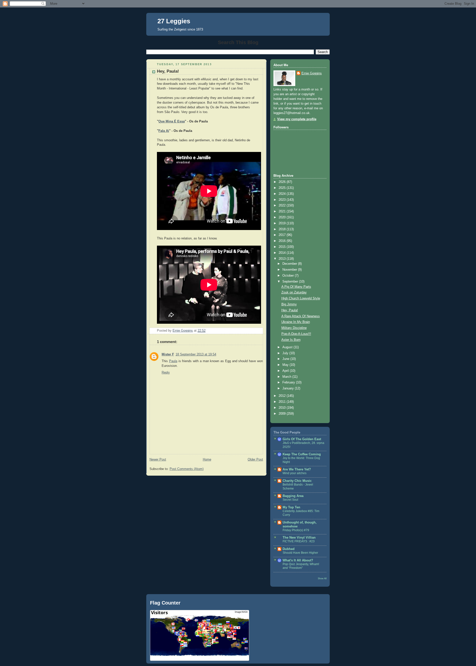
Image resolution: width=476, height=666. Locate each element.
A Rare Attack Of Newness (300, 316)
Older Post (255, 459)
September (290, 281)
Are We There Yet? (297, 469)
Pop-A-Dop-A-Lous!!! (296, 334)
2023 (283, 200)
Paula (173, 361)
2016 (283, 241)
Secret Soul (290, 499)
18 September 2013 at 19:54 (196, 354)
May (286, 365)
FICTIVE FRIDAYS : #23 (299, 541)
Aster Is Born (290, 340)
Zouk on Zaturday (294, 292)
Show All (322, 578)
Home (207, 459)
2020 (283, 217)
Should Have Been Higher (300, 552)
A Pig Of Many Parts (296, 287)
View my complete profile (296, 119)
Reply (166, 372)
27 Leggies (173, 21)
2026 (283, 182)
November (290, 269)
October (288, 275)
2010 (283, 407)
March (287, 376)
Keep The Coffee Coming (302, 454)
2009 (283, 413)
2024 (283, 194)
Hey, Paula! (289, 310)
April (286, 371)
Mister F (168, 354)
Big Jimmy (289, 304)
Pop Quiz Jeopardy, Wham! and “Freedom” (301, 566)
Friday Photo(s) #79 (296, 530)
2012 (283, 396)
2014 (283, 253)
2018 (283, 229)
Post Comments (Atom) (187, 469)
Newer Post (157, 459)
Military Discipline (294, 328)
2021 (283, 211)
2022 (283, 205)
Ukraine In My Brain (295, 322)
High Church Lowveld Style (300, 298)
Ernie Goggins (311, 73)
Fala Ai (163, 131)
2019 (283, 223)
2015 (283, 247)
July (285, 353)
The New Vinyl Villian (299, 537)
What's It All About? (298, 560)
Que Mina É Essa (171, 121)
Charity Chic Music (297, 481)
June (286, 359)
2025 (283, 188)
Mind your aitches (294, 473)
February (289, 382)
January (288, 388)
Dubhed (289, 549)
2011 (283, 402)
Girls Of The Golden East (302, 439)
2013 (283, 259)
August (288, 347)
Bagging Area (293, 496)
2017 (283, 235)
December (290, 263)
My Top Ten (291, 507)
